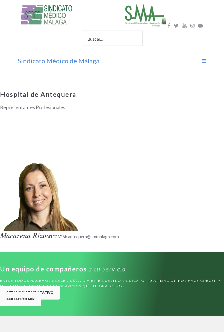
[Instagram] (192, 26)
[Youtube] (184, 26)
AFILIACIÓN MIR (20, 299)
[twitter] (176, 26)
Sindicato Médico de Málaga (58, 61)
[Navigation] (204, 61)
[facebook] (168, 26)
